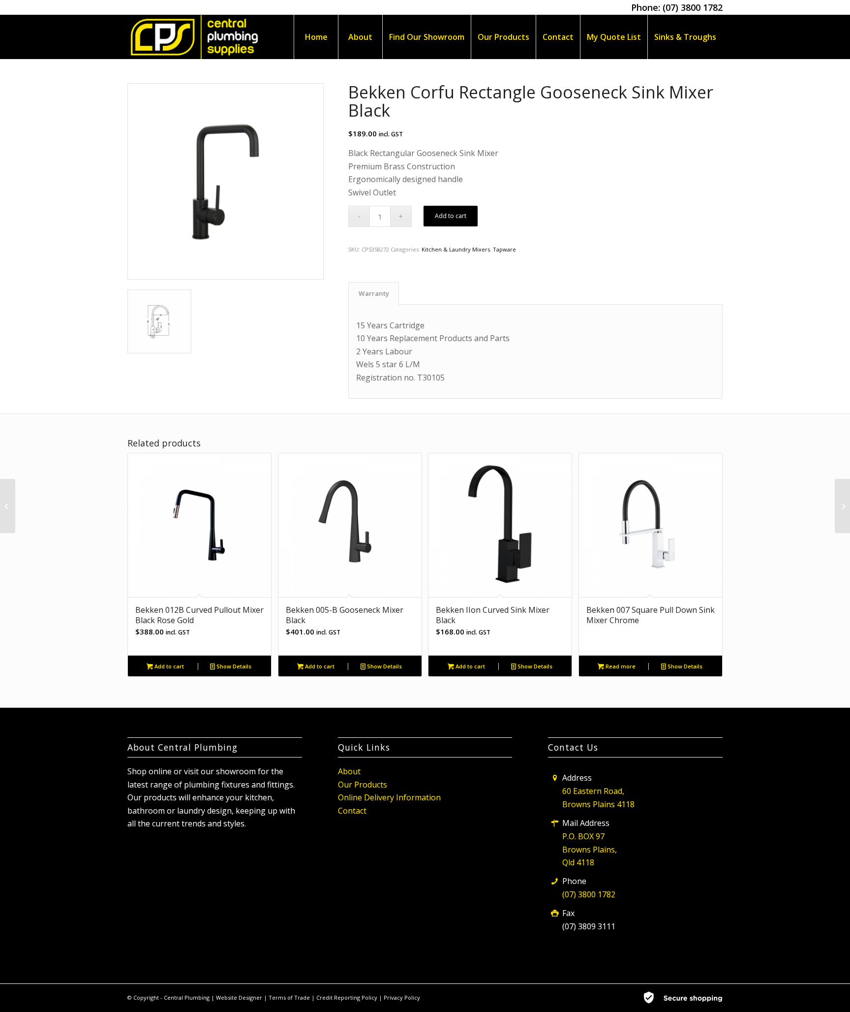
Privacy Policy (402, 997)
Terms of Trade (290, 997)
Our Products (362, 784)
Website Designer (239, 997)
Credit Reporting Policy (347, 997)
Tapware (504, 249)
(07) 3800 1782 (693, 7)
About (349, 771)
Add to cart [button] (168, 666)
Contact (352, 810)
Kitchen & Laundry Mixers (456, 249)
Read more (620, 666)
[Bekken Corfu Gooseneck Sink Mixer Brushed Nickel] (7, 506)
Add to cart (450, 216)
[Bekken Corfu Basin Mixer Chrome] (842, 506)
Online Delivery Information (389, 797)
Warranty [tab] (374, 293)
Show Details (233, 666)
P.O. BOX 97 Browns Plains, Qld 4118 (589, 849)
